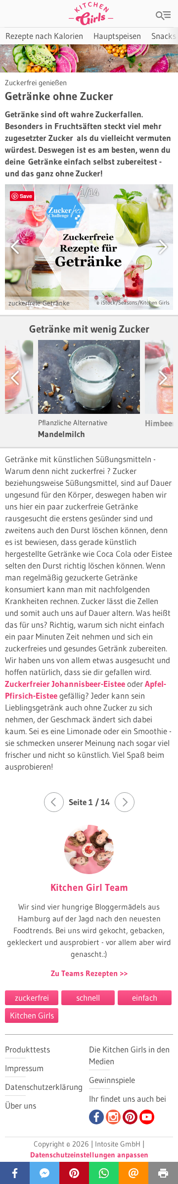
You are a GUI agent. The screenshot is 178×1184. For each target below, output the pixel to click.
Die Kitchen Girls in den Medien (129, 1055)
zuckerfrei (32, 997)
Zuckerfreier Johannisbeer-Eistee (65, 683)
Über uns (20, 1105)
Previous (25, 377)
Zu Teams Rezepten (85, 973)
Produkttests (27, 1049)
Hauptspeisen (117, 36)
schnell (88, 997)
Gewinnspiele (112, 1080)
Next (153, 377)
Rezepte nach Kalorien (44, 36)
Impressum (24, 1068)
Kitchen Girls (32, 1015)
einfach (144, 997)
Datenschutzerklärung (44, 1087)
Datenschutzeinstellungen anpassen (89, 1154)
